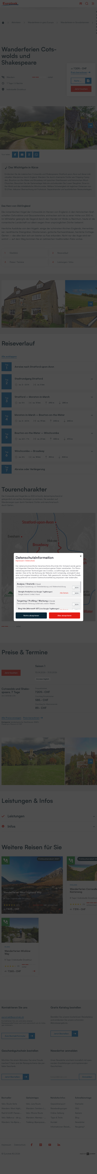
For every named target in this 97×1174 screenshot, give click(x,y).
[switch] (76, 587)
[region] (48, 595)
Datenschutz (30, 561)
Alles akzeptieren (64, 615)
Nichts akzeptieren (31, 615)
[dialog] (48, 587)
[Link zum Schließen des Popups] (80, 556)
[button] (73, 587)
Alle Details (64, 593)
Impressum (20, 561)
